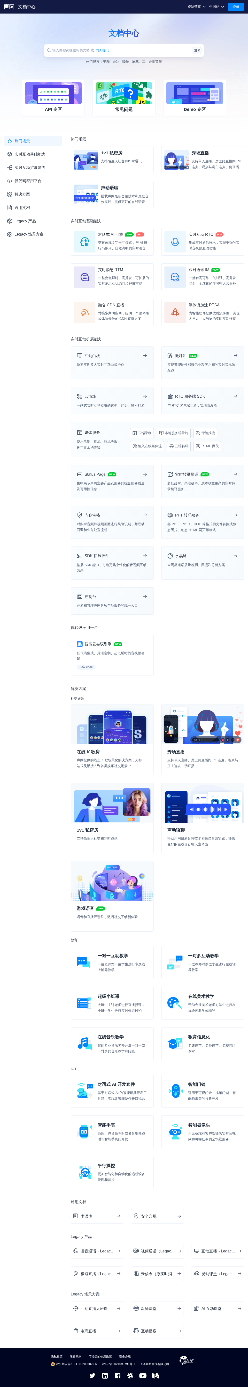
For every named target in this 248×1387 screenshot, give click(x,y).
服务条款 (75, 1356)
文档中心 (27, 6)
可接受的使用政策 (100, 1356)
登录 (235, 6)
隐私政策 (56, 1356)
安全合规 (125, 1356)
